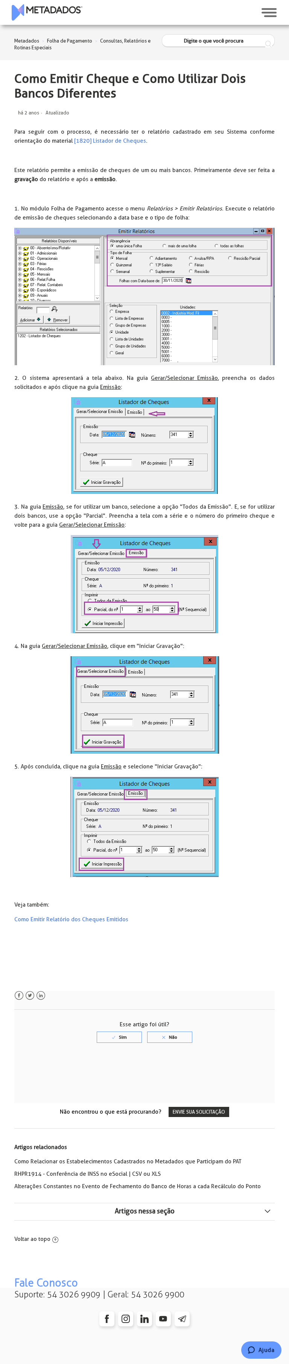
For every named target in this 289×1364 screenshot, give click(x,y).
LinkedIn (41, 995)
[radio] (119, 1037)
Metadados (26, 41)
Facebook (19, 995)
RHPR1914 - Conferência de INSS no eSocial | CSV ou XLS (87, 1173)
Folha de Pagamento (69, 41)
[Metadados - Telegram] (182, 1318)
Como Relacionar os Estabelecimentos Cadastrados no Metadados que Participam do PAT (128, 1161)
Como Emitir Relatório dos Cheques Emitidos (71, 919)
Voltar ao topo (32, 1239)
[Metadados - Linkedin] (144, 1318)
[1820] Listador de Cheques (110, 140)
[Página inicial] (47, 12)
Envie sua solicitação (199, 1112)
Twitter (30, 995)
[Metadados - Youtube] (163, 1318)
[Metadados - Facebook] (106, 1318)
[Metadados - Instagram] (125, 1318)
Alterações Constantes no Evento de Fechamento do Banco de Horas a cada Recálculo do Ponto (137, 1186)
